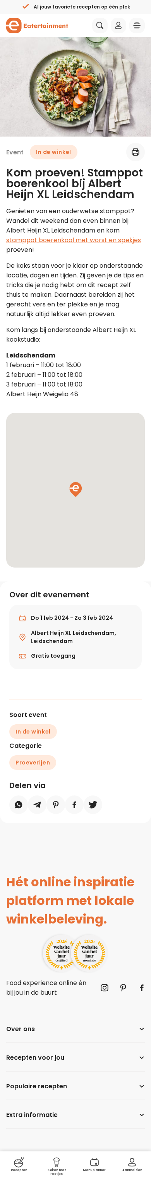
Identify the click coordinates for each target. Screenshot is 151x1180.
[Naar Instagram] (104, 987)
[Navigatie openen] (137, 25)
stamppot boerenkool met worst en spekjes (73, 240)
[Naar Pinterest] (123, 987)
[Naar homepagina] (37, 25)
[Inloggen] (118, 25)
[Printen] (135, 152)
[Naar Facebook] (141, 987)
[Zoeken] (100, 25)
